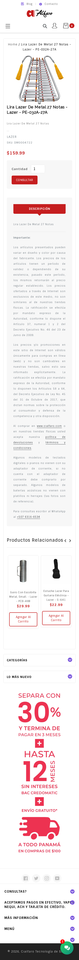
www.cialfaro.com (49, 426)
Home (13, 44)
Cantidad (20, 169)
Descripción (39, 209)
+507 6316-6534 (28, 516)
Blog (29, 3)
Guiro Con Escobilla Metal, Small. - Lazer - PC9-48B (23, 597)
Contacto (51, 3)
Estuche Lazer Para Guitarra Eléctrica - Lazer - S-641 (56, 595)
